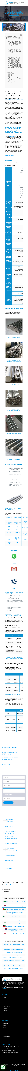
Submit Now (8, 802)
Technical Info (7, 1006)
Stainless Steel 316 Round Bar (10, 750)
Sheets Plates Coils (7, 1036)
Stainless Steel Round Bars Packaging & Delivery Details (14, 77)
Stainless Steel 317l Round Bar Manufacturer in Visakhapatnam (15, 62)
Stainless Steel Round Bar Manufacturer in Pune (12, 154)
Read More (4, 988)
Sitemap (5, 1010)
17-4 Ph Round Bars (17, 533)
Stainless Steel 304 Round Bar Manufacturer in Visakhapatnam (14, 58)
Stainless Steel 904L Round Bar (10, 754)
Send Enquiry (10, 72)
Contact (5, 1008)
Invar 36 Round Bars (9, 533)
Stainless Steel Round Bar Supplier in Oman (15, 909)
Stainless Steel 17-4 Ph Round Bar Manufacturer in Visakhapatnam (15, 66)
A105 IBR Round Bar (8, 766)
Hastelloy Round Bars (17, 523)
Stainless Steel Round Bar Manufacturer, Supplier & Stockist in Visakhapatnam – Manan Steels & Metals (13, 38)
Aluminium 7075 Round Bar (11, 843)
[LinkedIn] (16, 1070)
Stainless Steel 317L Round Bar (10, 752)
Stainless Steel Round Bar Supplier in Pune (13, 963)
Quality (5, 1004)
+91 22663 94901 (7, 889)
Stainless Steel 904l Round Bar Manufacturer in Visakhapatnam (15, 64)
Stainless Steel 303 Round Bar (14, 56)
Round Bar (6, 814)
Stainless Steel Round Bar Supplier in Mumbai (13, 968)
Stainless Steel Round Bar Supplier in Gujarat (13, 949)
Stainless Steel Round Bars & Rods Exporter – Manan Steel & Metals (15, 86)
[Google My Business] (17, 1070)
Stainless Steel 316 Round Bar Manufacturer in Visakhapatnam (15, 60)
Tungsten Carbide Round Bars (8, 544)
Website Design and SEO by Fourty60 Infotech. (14, 1065)
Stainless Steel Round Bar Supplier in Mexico (15, 916)
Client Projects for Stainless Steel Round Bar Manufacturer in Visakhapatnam (15, 79)
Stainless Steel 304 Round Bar (10, 747)
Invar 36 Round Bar (9, 816)
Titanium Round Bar (9, 824)
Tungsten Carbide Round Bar (11, 850)
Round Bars (5, 1023)
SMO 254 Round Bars (8, 528)
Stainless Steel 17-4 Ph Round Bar (11, 757)
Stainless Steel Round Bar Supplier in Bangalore (13, 944)
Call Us (10, 75)
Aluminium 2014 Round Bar (11, 829)
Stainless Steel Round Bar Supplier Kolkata (13, 965)
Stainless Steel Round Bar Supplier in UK (15, 933)
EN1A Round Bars (8, 538)
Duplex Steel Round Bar (10, 833)
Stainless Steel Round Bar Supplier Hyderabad (13, 960)
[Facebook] (12, 1070)
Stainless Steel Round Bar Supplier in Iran (15, 920)
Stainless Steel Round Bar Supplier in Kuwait (15, 926)
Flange (4, 1027)
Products (5, 1001)
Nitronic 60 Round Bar (10, 846)
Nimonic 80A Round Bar (10, 848)
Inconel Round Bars (9, 523)
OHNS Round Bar (8, 858)
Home (5, 997)
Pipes (4, 1025)
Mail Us (10, 74)
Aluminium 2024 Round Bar (11, 838)
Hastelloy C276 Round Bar (10, 831)
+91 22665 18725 (6, 891)
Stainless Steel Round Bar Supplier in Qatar (15, 906)
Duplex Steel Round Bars (17, 528)
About (5, 999)
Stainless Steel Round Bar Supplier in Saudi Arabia (15, 902)
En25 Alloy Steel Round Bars (17, 538)
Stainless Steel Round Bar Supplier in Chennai (13, 957)
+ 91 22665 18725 (7, 1057)
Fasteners (5, 1034)
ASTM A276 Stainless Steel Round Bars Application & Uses (15, 68)
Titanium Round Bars (17, 518)
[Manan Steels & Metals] (14, 3)
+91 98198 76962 (14, 887)
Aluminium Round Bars (25, 538)
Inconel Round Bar (9, 826)
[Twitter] (14, 1070)
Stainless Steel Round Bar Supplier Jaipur (13, 955)
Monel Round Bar (9, 821)
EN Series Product (8, 863)
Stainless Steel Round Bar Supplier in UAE (15, 923)
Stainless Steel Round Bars (9, 518)
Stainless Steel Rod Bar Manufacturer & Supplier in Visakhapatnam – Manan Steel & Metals (15, 83)
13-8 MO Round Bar (8, 759)
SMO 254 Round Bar (9, 836)
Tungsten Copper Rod (10, 855)
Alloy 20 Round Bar (9, 819)
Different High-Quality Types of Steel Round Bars (14, 70)
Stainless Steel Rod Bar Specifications (14, 47)
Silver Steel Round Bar (10, 853)
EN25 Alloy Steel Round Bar (11, 866)
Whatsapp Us (11, 73)
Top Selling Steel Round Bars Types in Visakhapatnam (14, 54)
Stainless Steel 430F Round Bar (10, 762)
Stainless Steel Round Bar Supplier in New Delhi (13, 947)
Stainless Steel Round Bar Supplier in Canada (15, 913)
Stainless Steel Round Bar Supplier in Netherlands (15, 930)
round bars (11, 136)
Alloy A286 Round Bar (9, 841)
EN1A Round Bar (8, 868)
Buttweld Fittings (6, 1029)
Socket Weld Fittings (7, 1032)
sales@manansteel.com (8, 884)
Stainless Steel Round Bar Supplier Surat (13, 952)
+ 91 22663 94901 (7, 1054)
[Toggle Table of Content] (20, 34)
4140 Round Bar (7, 764)
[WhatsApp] (10, 1070)
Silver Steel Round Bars (17, 544)
